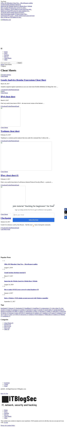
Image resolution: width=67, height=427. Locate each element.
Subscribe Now (33, 220)
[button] (33, 206)
